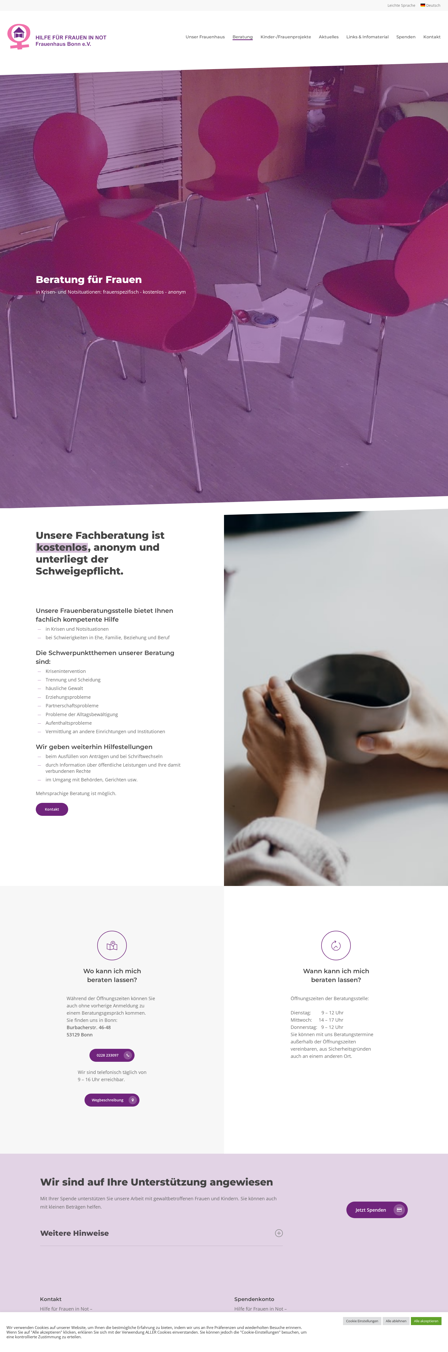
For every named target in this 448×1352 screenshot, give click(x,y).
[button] (52, 809)
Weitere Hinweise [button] (74, 1233)
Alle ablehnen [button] (396, 1321)
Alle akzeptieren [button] (426, 1321)
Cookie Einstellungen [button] (362, 1321)
